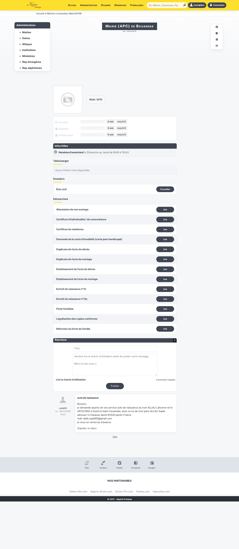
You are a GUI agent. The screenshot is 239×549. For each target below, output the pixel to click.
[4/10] (89, 121)
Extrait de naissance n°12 (71, 289)
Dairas (26, 38)
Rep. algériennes (32, 67)
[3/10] (87, 121)
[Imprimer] (217, 46)
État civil (61, 189)
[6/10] (94, 121)
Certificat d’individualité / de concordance (81, 219)
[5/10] (91, 121)
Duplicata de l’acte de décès (72, 249)
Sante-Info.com (78, 491)
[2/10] (84, 121)
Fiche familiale (64, 308)
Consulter (165, 189)
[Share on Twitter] (217, 27)
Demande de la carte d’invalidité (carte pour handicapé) (89, 239)
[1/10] (82, 121)
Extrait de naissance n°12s (71, 298)
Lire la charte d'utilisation (71, 379)
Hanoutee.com (161, 491)
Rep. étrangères (31, 61)
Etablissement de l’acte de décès (75, 269)
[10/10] (104, 121)
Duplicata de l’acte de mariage (74, 259)
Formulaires (136, 5)
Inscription (199, 5)
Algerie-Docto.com (101, 491)
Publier (115, 385)
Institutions (29, 50)
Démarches (120, 5)
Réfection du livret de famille (73, 328)
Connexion (218, 5)
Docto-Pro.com (124, 491)
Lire (165, 209)
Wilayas (27, 44)
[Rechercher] (184, 5)
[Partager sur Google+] (217, 40)
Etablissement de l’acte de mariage (77, 279)
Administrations (88, 5)
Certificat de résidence (70, 229)
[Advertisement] (129, 60)
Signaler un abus (87, 428)
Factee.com (143, 491)
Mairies (26, 32)
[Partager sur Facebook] (217, 34)
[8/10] (99, 121)
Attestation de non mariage (72, 209)
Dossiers (106, 5)
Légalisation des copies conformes (76, 318)
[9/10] (101, 121)
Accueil (72, 5)
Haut (115, 436)
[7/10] (96, 121)
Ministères (28, 56)
